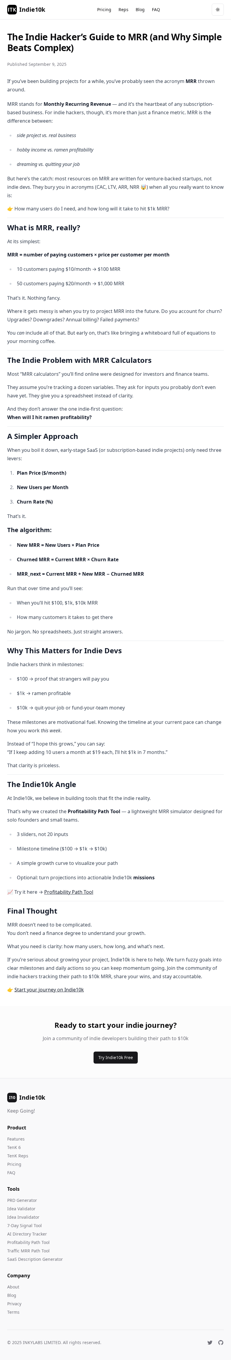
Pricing (104, 9)
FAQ (156, 9)
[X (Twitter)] (210, 1343)
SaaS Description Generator (35, 1259)
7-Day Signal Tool (24, 1225)
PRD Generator (22, 1200)
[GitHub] (221, 1343)
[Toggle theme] (218, 10)
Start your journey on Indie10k (49, 989)
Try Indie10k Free (115, 1057)
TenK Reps (17, 1156)
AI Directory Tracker (27, 1234)
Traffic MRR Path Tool (28, 1251)
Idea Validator (21, 1208)
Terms (13, 1312)
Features (16, 1139)
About (13, 1287)
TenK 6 (14, 1147)
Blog (140, 9)
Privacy (14, 1303)
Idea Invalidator (23, 1217)
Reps (123, 9)
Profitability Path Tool (68, 892)
